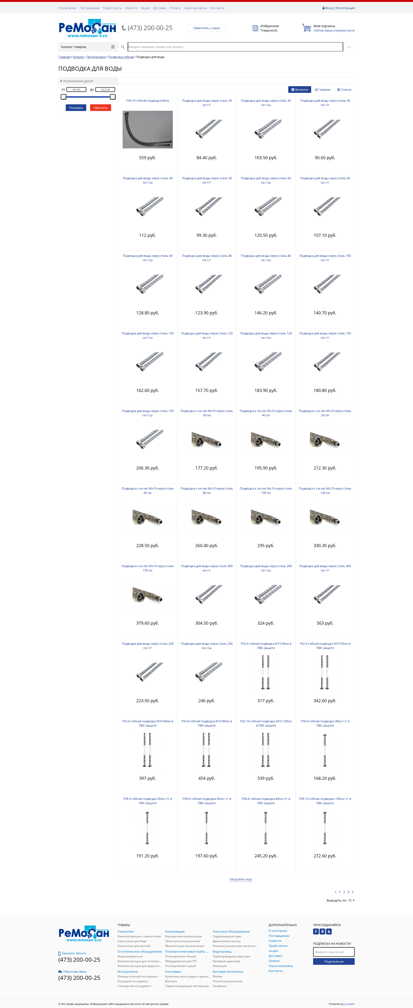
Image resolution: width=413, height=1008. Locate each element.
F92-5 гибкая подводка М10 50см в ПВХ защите (325, 645)
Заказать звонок (74, 953)
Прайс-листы (112, 8)
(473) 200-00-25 (150, 27)
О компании (67, 8)
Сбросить (100, 108)
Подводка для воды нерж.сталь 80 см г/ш (266, 257)
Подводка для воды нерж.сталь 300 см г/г (207, 568)
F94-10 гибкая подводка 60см (147, 100)
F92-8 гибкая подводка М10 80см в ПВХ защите (206, 723)
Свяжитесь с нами (206, 28)
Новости (131, 8)
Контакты (217, 8)
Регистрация (345, 8)
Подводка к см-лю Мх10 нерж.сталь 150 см (147, 568)
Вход (329, 8)
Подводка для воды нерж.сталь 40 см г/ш (148, 180)
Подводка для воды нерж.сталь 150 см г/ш (148, 413)
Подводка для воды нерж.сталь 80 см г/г (207, 257)
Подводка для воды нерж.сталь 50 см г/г (207, 180)
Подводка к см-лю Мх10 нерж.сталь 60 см (147, 490)
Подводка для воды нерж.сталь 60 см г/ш (148, 257)
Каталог (79, 57)
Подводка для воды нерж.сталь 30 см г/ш (266, 102)
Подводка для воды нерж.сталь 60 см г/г (325, 180)
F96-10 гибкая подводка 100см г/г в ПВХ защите (325, 801)
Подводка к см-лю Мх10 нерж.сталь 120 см (325, 490)
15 (349, 900)
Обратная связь (75, 971)
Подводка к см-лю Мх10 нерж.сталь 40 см (266, 413)
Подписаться (333, 961)
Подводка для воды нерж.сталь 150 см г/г (325, 335)
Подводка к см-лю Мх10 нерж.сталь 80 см (206, 490)
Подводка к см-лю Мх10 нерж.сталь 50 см (325, 413)
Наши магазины (195, 8)
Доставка (159, 8)
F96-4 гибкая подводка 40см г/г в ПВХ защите (325, 723)
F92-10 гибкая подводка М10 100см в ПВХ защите (266, 723)
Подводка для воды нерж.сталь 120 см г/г (207, 335)
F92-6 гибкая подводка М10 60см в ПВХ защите (147, 723)
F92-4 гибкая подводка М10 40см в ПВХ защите (266, 645)
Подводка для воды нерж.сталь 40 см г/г (325, 102)
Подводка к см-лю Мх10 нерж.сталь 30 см (206, 413)
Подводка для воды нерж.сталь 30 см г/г (207, 102)
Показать (76, 108)
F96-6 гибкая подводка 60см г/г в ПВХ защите (207, 801)
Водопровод (96, 57)
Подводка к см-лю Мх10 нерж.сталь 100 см (266, 490)
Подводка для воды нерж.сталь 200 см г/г (148, 645)
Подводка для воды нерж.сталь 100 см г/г (325, 257)
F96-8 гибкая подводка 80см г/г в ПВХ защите (266, 801)
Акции (145, 8)
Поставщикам (90, 8)
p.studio (349, 1004)
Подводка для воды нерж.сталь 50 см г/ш (266, 180)
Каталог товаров (73, 47)
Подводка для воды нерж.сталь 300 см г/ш (266, 568)
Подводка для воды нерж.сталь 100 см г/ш (148, 335)
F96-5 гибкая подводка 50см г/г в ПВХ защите (147, 801)
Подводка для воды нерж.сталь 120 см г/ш (266, 335)
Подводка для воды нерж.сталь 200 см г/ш (207, 645)
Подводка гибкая (121, 57)
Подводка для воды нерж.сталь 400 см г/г (325, 568)
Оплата (175, 8)
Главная (64, 57)
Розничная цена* (78, 81)
